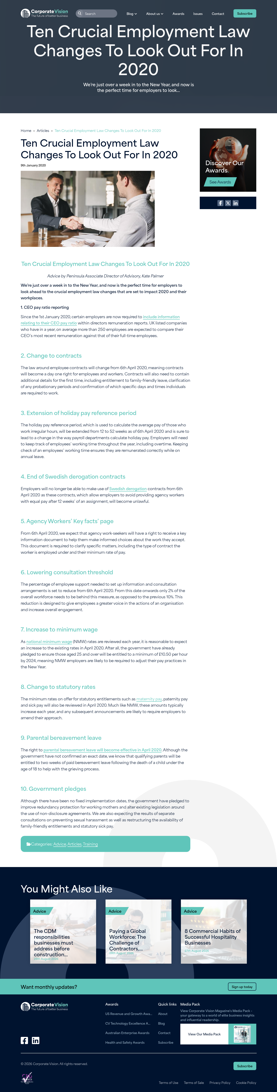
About (163, 1013)
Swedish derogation (128, 488)
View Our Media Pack (204, 1034)
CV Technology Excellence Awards (128, 1023)
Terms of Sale (194, 1082)
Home (26, 130)
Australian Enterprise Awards (127, 1032)
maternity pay (149, 698)
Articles (43, 130)
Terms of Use (168, 1082)
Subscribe (245, 13)
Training (90, 844)
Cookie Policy (246, 1082)
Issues (198, 13)
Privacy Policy (220, 1082)
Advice (59, 844)
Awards (178, 13)
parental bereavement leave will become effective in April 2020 (102, 749)
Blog (161, 1023)
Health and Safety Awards (125, 1042)
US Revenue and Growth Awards (128, 1013)
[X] (228, 203)
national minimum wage (49, 641)
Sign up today (242, 986)
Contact (218, 13)
